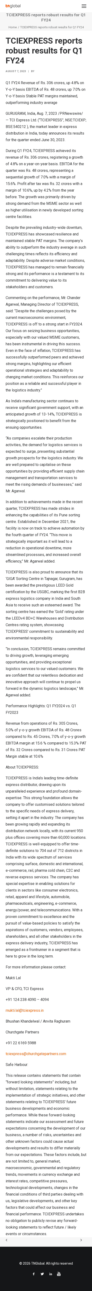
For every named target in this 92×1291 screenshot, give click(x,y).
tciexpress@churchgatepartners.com (36, 1054)
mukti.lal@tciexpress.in (25, 1010)
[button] (84, 6)
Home (12, 27)
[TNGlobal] (13, 6)
